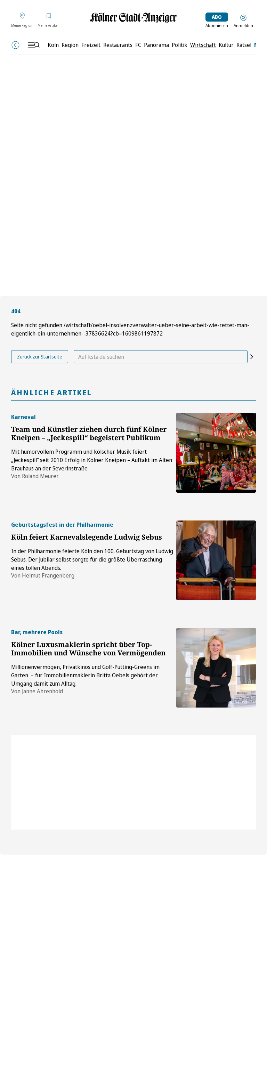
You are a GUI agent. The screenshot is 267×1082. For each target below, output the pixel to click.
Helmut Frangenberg (48, 575)
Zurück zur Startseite (39, 356)
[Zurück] (15, 45)
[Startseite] (133, 18)
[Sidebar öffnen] (34, 45)
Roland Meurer (40, 476)
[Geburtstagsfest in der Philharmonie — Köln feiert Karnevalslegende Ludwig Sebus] (216, 560)
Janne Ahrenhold (42, 691)
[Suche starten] (252, 357)
